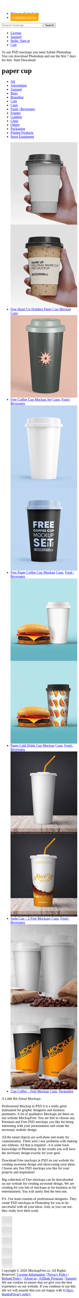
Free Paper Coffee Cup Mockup (33, 572)
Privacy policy (21, 1294)
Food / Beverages (23, 109)
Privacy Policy (57, 1274)
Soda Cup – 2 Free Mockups (30, 918)
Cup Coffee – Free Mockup (30, 1091)
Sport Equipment (22, 136)
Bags (14, 93)
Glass (14, 121)
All (13, 81)
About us (30, 1278)
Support (16, 37)
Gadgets (16, 117)
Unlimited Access (24, 17)
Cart (13, 45)
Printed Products (22, 133)
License (16, 33)
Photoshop (36, 56)
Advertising (19, 85)
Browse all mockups (25, 13)
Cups (14, 105)
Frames (16, 113)
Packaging (18, 129)
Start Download (25, 60)
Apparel (16, 89)
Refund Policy (12, 1278)
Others (15, 125)
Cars (14, 101)
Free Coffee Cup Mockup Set (31, 399)
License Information (31, 1274)
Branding (17, 97)
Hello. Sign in (20, 41)
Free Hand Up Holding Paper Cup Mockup (41, 309)
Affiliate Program (51, 1278)
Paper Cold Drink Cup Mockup (32, 745)
